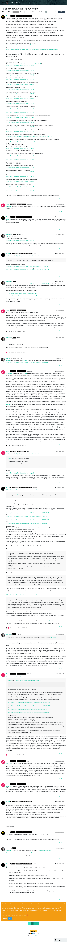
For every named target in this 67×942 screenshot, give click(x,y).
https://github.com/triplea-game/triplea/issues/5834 (19, 112)
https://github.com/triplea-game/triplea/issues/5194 (19, 108)
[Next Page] (37, 923)
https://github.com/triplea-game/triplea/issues (18, 44)
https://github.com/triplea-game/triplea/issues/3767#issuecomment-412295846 (27, 266)
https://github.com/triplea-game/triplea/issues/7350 (19, 126)
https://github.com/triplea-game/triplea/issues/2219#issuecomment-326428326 (27, 269)
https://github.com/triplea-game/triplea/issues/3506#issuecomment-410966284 (27, 523)
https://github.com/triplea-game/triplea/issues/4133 (19, 84)
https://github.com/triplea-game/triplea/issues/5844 (19, 117)
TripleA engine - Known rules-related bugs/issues (29, 256)
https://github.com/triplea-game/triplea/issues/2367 (19, 172)
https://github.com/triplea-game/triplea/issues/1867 (19, 70)
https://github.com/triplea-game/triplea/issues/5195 (22, 295)
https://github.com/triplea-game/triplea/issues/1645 (19, 65)
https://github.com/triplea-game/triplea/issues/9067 (19, 131)
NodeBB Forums (36, 935)
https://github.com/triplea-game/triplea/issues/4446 (19, 181)
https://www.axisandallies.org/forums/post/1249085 (26, 63)
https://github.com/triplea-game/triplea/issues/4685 (19, 93)
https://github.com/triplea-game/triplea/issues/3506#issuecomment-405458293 (27, 513)
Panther (8, 16)
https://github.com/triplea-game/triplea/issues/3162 (19, 176)
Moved (10, 11)
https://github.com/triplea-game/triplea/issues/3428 (19, 75)
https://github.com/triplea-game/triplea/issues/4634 (19, 89)
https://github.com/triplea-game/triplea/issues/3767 (19, 79)
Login (10, 918)
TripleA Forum (15, 2)
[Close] (64, 904)
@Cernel (36, 217)
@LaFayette (36, 253)
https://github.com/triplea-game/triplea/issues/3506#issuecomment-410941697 (27, 516)
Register (5, 918)
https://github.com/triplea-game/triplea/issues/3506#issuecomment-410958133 (27, 519)
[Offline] (3, 17)
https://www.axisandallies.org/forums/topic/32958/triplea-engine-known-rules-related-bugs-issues (31, 49)
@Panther (30, 204)
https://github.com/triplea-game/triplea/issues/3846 (19, 148)
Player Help (16, 11)
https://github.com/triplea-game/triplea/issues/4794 (19, 98)
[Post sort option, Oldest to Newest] (55, 12)
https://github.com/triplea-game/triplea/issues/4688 (19, 186)
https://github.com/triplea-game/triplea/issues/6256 (19, 190)
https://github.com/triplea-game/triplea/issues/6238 (19, 159)
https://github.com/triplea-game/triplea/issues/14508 (20, 141)
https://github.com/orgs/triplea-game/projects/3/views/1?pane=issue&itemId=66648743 (29, 136)
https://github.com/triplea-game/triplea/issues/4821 (19, 103)
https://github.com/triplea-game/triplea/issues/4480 (19, 155)
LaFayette (8, 234)
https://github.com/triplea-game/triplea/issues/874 (19, 167)
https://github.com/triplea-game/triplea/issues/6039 (19, 122)
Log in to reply (62, 11)
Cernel (7, 204)
